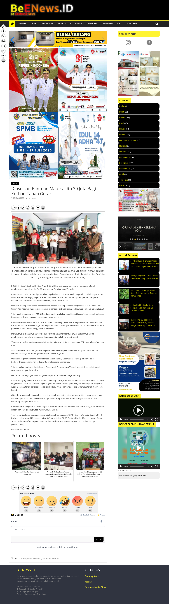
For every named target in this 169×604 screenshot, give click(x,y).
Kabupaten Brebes (30, 558)
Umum (61, 23)
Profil (121, 174)
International (77, 23)
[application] (139, 410)
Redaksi (88, 581)
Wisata (122, 185)
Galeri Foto (108, 23)
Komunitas (47, 23)
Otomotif (123, 151)
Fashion (122, 117)
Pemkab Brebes (51, 558)
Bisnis (34, 23)
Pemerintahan (125, 157)
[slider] (137, 419)
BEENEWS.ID (26, 570)
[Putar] (121, 419)
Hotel (121, 123)
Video (119, 23)
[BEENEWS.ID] (12, 24)
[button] (55, 46)
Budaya (122, 106)
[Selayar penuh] (156, 419)
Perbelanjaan (124, 168)
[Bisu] (152, 419)
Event (121, 112)
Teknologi (93, 23)
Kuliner (122, 134)
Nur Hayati (32, 198)
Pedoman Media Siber (95, 587)
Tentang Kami (91, 576)
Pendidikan (123, 163)
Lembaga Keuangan (127, 140)
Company (21, 23)
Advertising (131, 23)
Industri (122, 129)
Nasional (123, 146)
